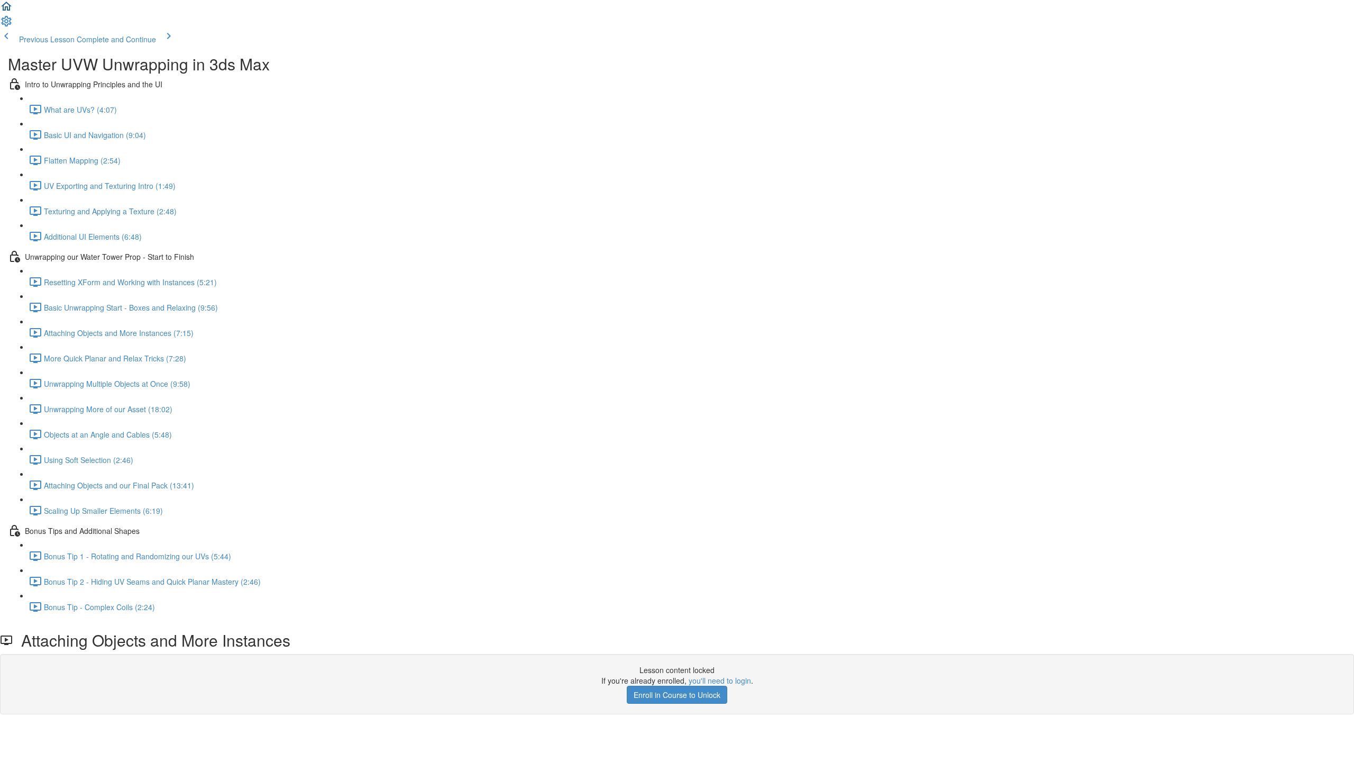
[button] (6, 9)
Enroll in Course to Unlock (677, 695)
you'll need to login (720, 680)
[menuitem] (6, 24)
